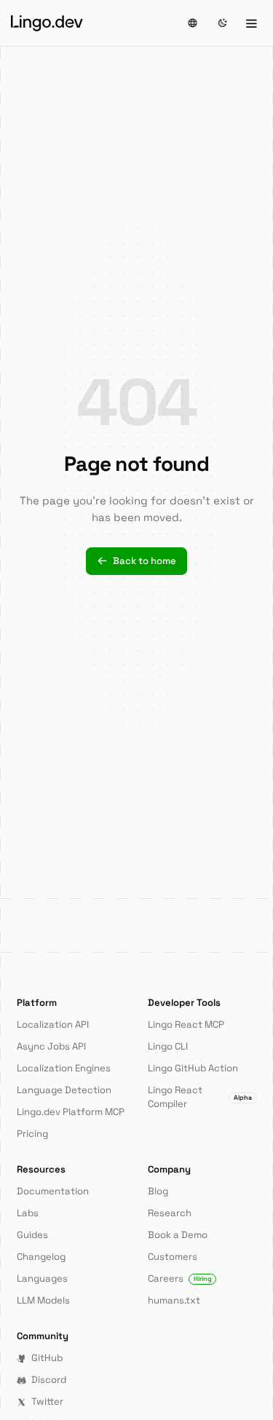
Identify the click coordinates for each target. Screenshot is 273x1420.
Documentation (53, 1191)
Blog (158, 1191)
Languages (42, 1278)
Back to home (144, 561)
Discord (48, 1379)
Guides (32, 1235)
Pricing (32, 1133)
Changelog (41, 1256)
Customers (172, 1256)
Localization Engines (64, 1068)
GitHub (47, 1358)
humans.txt (174, 1300)
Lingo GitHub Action (193, 1068)
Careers (180, 1278)
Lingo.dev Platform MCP (70, 1112)
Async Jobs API (51, 1046)
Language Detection (64, 1090)
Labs (28, 1213)
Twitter (47, 1401)
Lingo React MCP (186, 1024)
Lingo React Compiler (200, 1097)
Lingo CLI (168, 1046)
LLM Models (43, 1300)
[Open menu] (251, 23)
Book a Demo (177, 1235)
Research (169, 1213)
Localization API (53, 1024)
